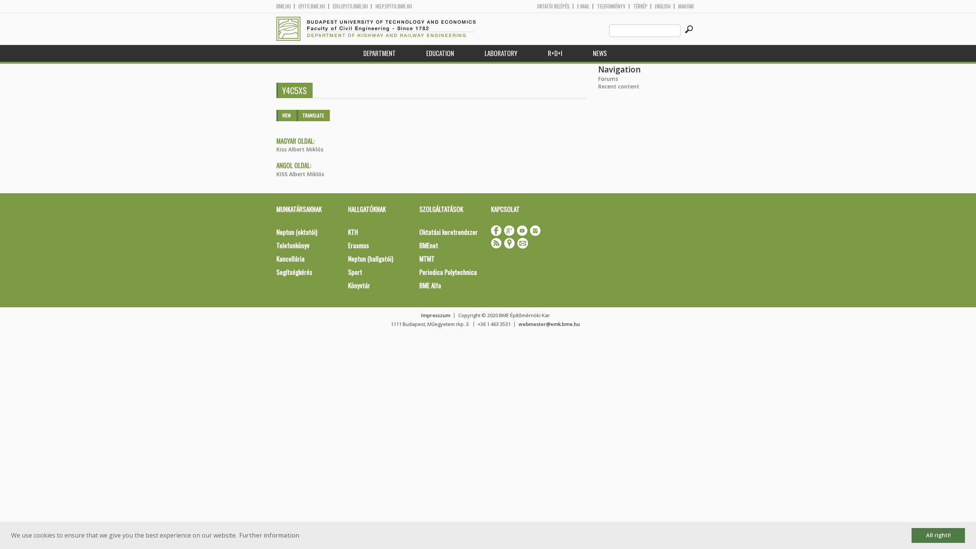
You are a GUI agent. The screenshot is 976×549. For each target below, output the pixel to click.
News (600, 53)
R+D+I (555, 53)
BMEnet (428, 245)
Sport (355, 272)
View (286, 115)
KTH (353, 232)
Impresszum (435, 315)
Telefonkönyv (611, 6)
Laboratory (501, 53)
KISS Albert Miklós (300, 174)
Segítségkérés (294, 272)
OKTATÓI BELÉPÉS (553, 6)
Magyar (686, 6)
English (663, 6)
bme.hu (283, 6)
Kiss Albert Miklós (299, 149)
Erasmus (358, 245)
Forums (608, 78)
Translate (313, 115)
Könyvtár (359, 285)
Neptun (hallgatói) (370, 258)
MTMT (427, 258)
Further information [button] (269, 535)
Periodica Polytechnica (448, 272)
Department (379, 53)
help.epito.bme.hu (394, 6)
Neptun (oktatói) (296, 232)
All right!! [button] (938, 535)
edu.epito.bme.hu (350, 6)
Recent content (618, 86)
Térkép (640, 6)
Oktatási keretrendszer (448, 232)
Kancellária (290, 258)
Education (440, 53)
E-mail (583, 6)
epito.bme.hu (312, 6)
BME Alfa (430, 285)
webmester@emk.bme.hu (549, 324)
